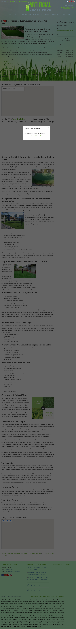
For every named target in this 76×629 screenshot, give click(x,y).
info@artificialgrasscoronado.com (23, 1)
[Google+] (69, 2)
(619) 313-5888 (10, 1)
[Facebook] (67, 2)
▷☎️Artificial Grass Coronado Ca (38, 6)
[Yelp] (71, 2)
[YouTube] (74, 2)
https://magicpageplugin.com (37, 135)
